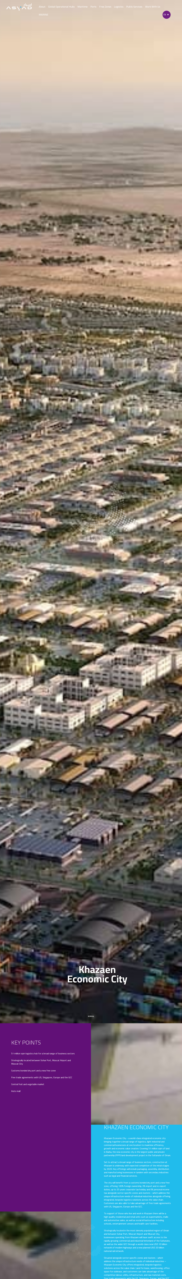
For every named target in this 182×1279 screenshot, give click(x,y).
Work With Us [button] (152, 6)
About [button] (42, 6)
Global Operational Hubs (61, 6)
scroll (91, 1016)
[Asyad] (19, 7)
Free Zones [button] (105, 6)
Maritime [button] (82, 6)
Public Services (134, 6)
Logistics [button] (118, 6)
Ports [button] (93, 6)
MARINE (43, 14)
